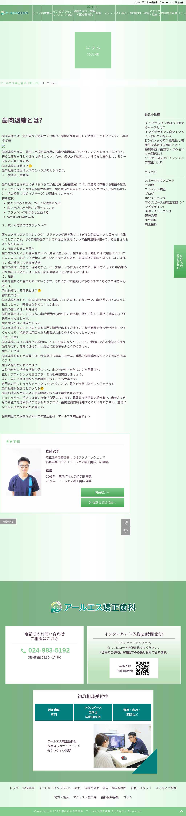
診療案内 (46, 13)
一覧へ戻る (8, 521)
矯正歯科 (151, 224)
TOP (181, 811)
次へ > (125, 531)
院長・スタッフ (105, 13)
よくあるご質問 (125, 13)
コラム (181, 13)
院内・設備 (142, 13)
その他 (149, 185)
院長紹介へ (102, 492)
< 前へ (126, 522)
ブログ (149, 193)
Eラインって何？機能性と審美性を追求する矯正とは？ (164, 142)
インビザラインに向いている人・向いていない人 (164, 133)
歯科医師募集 (169, 13)
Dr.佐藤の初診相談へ (102, 502)
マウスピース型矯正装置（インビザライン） (164, 204)
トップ (37, 13)
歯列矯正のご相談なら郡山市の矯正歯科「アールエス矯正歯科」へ (46, 416)
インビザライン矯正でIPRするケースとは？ (164, 125)
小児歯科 (151, 220)
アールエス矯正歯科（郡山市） (20, 83)
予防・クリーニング (158, 211)
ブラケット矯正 (155, 189)
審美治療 (151, 215)
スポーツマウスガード (160, 180)
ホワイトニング (155, 198)
